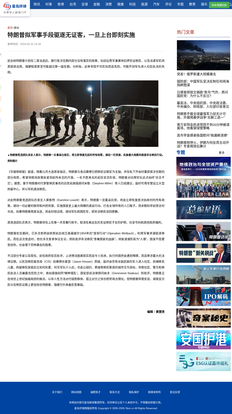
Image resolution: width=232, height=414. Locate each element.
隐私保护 (134, 392)
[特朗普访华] (203, 240)
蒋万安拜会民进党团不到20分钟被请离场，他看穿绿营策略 (203, 126)
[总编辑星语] (203, 218)
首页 (10, 27)
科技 (132, 4)
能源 (144, 4)
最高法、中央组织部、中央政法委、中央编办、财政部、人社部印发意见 (203, 104)
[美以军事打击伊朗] (203, 283)
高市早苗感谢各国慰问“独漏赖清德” (202, 135)
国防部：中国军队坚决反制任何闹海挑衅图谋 (203, 83)
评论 (168, 4)
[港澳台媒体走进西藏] (203, 196)
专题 (180, 4)
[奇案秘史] (203, 326)
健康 (120, 4)
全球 (84, 4)
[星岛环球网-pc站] (15, 17)
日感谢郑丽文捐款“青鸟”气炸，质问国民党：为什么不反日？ (202, 94)
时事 (48, 4)
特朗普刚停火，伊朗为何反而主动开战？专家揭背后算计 (203, 144)
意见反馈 (175, 392)
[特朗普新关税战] (203, 261)
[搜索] (230, 5)
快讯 (37, 4)
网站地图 (76, 392)
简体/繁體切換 (219, 5)
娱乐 (204, 4)
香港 (60, 4)
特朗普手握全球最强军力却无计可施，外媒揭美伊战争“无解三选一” (201, 115)
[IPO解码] (203, 305)
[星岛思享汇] (203, 175)
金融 (96, 4)
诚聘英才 (95, 392)
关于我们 (57, 392)
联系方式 (115, 392)
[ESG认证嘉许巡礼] (203, 370)
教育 (192, 4)
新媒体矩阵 (154, 392)
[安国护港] (203, 348)
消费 (108, 4)
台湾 (72, 4)
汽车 (156, 4)
